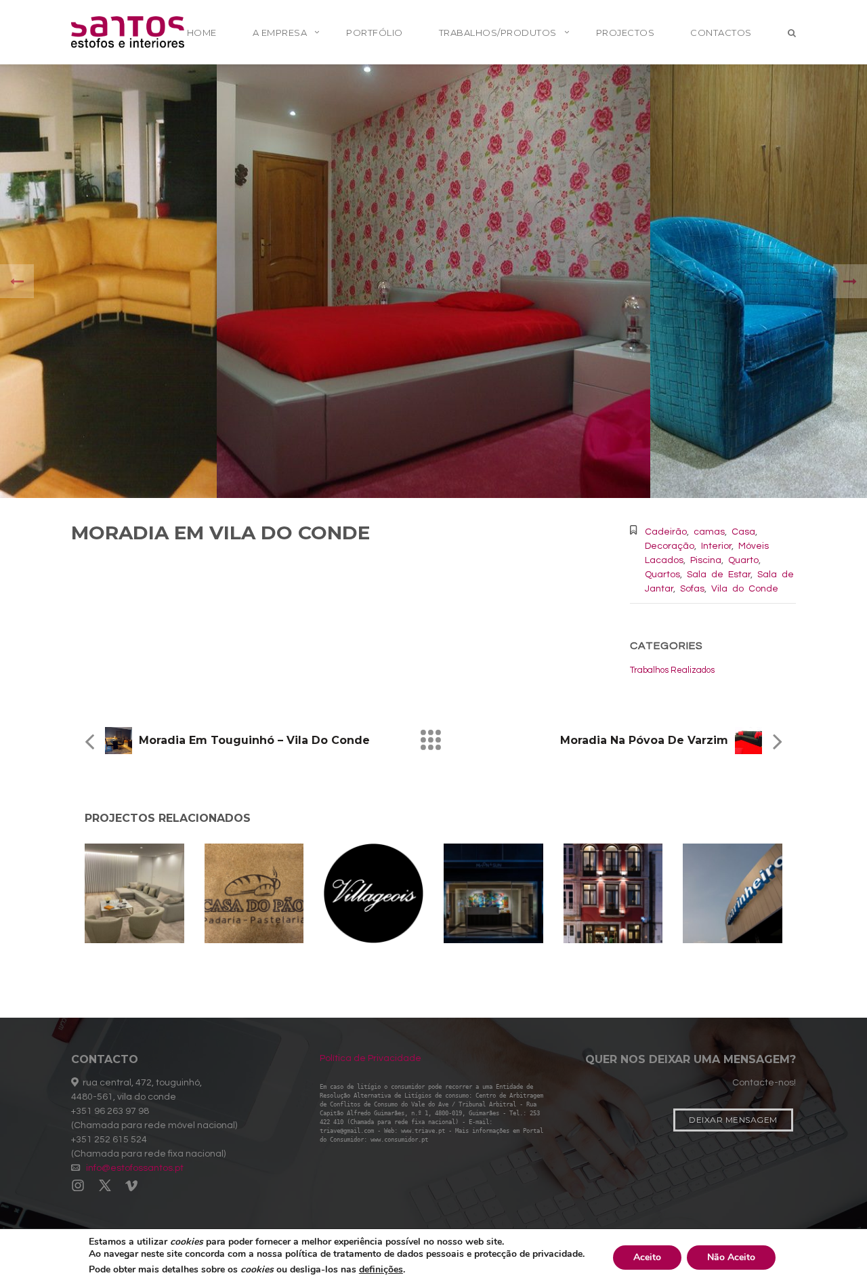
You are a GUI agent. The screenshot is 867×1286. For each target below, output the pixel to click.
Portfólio (374, 32)
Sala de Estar (718, 574)
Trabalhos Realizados (672, 670)
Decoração (669, 546)
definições (381, 1270)
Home (202, 32)
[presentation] (17, 281)
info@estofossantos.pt (135, 1168)
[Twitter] (105, 1186)
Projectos (625, 32)
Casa (743, 532)
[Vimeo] (131, 1186)
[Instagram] (81, 1186)
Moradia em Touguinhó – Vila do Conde (254, 740)
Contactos (721, 32)
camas (709, 532)
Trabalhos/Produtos (498, 32)
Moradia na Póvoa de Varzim (644, 740)
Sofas (692, 589)
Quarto (743, 560)
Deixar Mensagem (733, 1120)
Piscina (705, 560)
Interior (716, 546)
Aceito (647, 1257)
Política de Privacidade (370, 1058)
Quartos (662, 574)
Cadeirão (666, 532)
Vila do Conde (744, 589)
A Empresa (280, 32)
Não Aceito (731, 1257)
